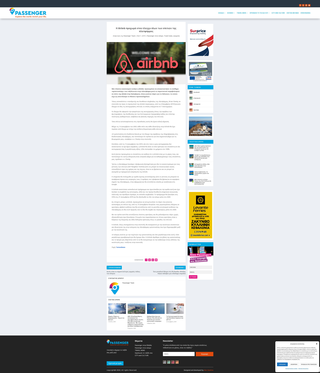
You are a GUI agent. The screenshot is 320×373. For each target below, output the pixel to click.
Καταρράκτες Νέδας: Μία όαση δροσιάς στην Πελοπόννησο (202, 165)
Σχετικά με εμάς (115, 363)
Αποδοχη (282, 364)
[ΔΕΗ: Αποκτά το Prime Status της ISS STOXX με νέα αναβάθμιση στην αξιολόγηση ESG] (191, 181)
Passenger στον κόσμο (155, 36)
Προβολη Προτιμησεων (309, 364)
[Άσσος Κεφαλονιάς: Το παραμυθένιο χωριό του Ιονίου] (191, 173)
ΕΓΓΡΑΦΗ (193, 277)
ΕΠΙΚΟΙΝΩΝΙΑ (305, 13)
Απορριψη (294, 364)
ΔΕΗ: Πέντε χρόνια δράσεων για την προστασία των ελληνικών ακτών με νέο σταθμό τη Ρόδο (202, 148)
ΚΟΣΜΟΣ (230, 13)
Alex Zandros (208, 370)
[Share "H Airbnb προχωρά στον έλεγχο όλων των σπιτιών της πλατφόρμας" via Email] (156, 260)
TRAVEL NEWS (241, 13)
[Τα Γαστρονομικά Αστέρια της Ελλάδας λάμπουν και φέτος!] (175, 308)
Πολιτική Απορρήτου (303, 368)
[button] (317, 344)
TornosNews (120, 247)
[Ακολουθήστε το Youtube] (309, 5)
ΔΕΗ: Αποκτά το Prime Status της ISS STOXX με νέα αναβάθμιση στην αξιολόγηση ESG (202, 182)
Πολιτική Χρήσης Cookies (291, 368)
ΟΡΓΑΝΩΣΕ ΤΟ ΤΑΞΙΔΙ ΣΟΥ (259, 13)
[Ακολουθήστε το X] (303, 5)
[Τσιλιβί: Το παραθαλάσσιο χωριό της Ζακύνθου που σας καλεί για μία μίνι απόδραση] (191, 156)
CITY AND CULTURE (278, 13)
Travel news (168, 36)
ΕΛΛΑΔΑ (221, 13)
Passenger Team (129, 36)
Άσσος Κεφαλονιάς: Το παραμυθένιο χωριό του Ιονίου (201, 173)
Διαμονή (176, 36)
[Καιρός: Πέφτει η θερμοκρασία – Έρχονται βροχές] (117, 308)
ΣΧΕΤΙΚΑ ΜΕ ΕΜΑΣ (293, 13)
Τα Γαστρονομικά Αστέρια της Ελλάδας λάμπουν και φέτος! (174, 318)
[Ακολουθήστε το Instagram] (306, 5)
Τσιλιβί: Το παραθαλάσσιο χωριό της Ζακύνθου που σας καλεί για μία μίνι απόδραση (202, 157)
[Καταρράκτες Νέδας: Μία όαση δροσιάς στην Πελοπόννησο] (191, 165)
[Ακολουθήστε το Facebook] (300, 5)
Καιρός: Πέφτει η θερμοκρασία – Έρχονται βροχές (116, 318)
